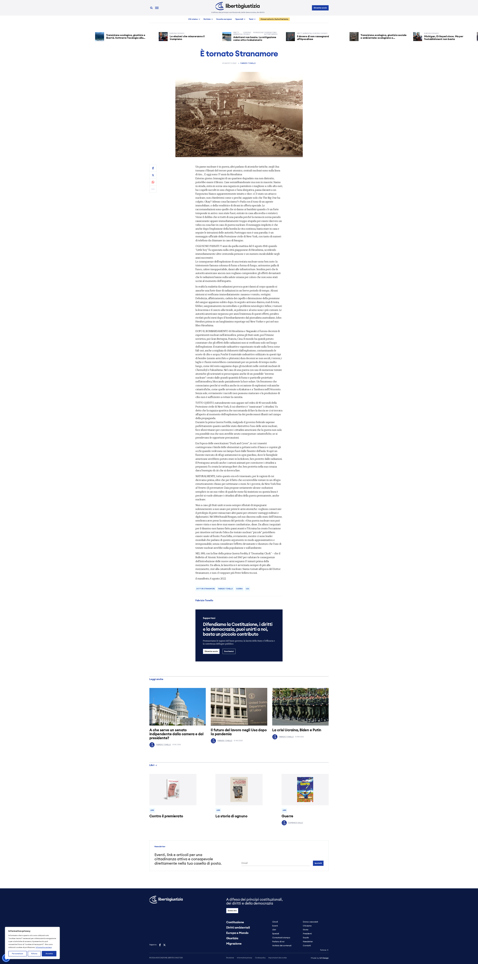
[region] (32, 943)
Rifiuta (34, 954)
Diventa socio (320, 8)
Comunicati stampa (281, 938)
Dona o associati (310, 922)
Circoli (275, 922)
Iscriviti (318, 863)
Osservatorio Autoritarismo (274, 19)
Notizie (207, 19)
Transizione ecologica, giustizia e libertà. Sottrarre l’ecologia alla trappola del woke (89, 38)
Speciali (239, 19)
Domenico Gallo (295, 823)
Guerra (239, 589)
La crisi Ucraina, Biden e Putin (296, 730)
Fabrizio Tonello (248, 63)
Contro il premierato (166, 816)
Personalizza (17, 954)
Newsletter (308, 942)
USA (247, 589)
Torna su (323, 950)
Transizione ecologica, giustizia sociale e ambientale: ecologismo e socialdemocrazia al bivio (348, 38)
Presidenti (307, 934)
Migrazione (234, 943)
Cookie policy (260, 958)
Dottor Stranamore (205, 589)
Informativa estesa (44, 947)
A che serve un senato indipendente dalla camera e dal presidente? (176, 734)
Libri (151, 765)
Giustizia (232, 938)
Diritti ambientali (238, 927)
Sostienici (229, 651)
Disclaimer (230, 958)
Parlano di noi (278, 942)
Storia (305, 930)
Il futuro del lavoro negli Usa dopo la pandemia (239, 732)
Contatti (307, 946)
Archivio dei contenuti (281, 946)
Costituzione (235, 922)
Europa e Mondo (237, 933)
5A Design (320, 958)
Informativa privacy (244, 958)
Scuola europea (224, 19)
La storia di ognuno (231, 816)
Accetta (49, 954)
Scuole (306, 938)
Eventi (275, 926)
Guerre (287, 816)
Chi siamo (193, 19)
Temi (251, 19)
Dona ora (232, 911)
